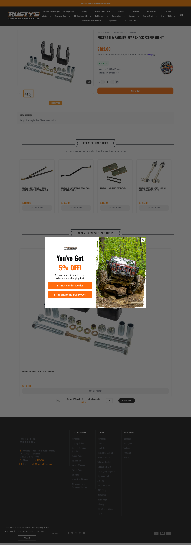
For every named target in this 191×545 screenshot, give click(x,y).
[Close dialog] (143, 240)
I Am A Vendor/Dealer (70, 285)
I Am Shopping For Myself (70, 294)
